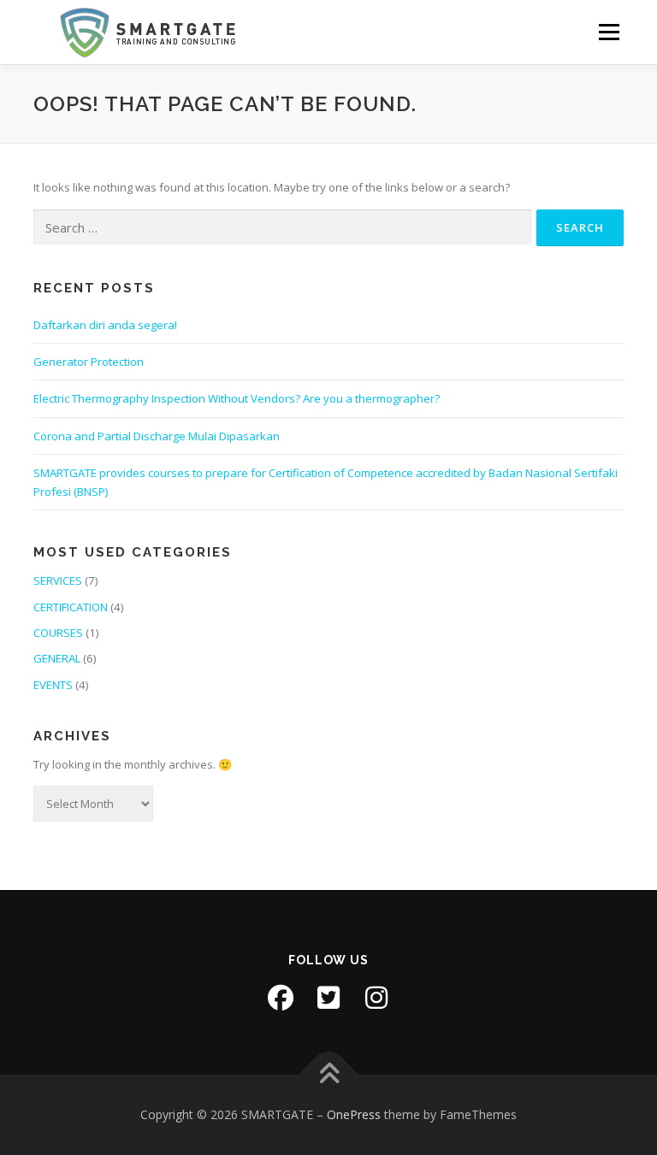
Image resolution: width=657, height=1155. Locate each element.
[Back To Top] (329, 1074)
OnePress (354, 1114)
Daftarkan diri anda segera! (105, 325)
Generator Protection (88, 361)
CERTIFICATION (70, 607)
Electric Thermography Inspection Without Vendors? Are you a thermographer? (236, 398)
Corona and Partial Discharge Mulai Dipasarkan (156, 436)
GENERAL (56, 658)
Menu (609, 31)
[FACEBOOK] (280, 998)
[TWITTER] (328, 998)
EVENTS (53, 684)
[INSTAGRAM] (376, 998)
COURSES (58, 632)
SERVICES (57, 580)
